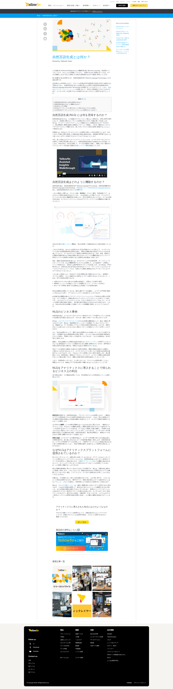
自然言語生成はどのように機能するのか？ (66, 104)
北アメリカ (31, 663)
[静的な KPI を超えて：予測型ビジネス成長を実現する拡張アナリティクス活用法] (62, 604)
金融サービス (79, 634)
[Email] (45, 39)
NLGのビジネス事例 (60, 106)
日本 (29, 660)
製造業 (77, 645)
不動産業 (77, 648)
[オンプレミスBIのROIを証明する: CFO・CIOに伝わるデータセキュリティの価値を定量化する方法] (102, 604)
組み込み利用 (94, 634)
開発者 (92, 642)
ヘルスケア (78, 639)
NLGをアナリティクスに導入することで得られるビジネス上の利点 (74, 108)
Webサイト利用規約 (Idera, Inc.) (116, 654)
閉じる (83, 99)
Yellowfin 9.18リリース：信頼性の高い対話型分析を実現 (122, 33)
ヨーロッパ (31, 669)
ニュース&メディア (112, 642)
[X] (43, 644)
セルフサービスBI (65, 642)
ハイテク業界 (79, 651)
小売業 (77, 637)
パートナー (110, 648)
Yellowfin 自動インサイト (66, 485)
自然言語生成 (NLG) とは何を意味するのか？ (67, 102)
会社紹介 (109, 634)
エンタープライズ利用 (96, 637)
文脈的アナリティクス (85, 461)
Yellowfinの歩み (111, 637)
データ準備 (63, 648)
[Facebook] (45, 34)
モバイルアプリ (64, 651)
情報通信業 (78, 642)
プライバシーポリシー (113, 651)
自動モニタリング (65, 639)
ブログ (109, 639)
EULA (109, 657)
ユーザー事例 (79, 657)
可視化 (62, 637)
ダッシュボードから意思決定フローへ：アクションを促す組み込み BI (122, 51)
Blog (38, 15)
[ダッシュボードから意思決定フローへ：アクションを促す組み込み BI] (102, 578)
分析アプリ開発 (94, 645)
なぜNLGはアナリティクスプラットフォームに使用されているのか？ (75, 110)
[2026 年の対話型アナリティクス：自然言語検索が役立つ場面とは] (82, 578)
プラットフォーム (65, 634)
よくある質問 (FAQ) (112, 660)
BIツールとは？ (64, 657)
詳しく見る (82, 522)
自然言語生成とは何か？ (50, 15)
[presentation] (33, 4)
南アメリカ (31, 666)
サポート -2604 (111, 645)
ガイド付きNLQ (64, 645)
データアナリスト (95, 639)
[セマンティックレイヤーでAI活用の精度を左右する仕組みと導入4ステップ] (82, 604)
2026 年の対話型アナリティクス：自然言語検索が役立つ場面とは (122, 44)
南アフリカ (31, 672)
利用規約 (129, 682)
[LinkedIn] (45, 29)
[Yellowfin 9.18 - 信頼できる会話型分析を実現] (62, 578)
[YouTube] (43, 652)
